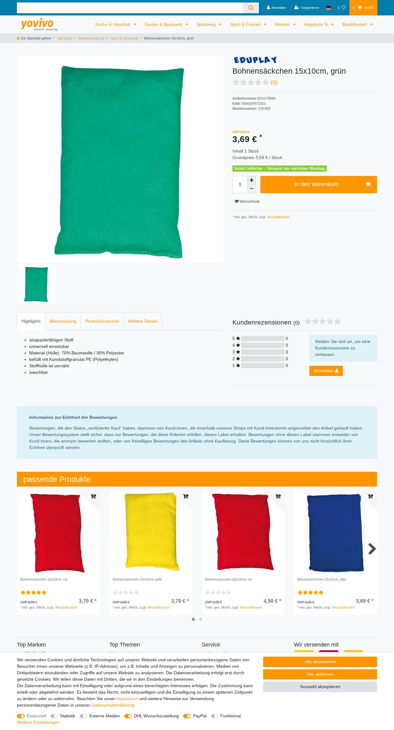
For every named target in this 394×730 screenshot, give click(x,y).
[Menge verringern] (251, 189)
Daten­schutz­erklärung (112, 705)
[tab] (31, 321)
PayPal (200, 715)
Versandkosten (277, 217)
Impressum (127, 698)
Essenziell (36, 715)
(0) (274, 82)
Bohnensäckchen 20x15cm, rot (228, 579)
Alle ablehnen (320, 674)
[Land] (328, 7)
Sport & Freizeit (246, 24)
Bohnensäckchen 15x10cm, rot (43, 579)
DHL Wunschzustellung (156, 715)
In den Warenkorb (316, 184)
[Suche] (251, 7)
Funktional (230, 715)
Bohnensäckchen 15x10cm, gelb (137, 579)
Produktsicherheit (102, 321)
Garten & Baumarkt (164, 24)
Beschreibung (63, 321)
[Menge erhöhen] (251, 180)
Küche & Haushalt (113, 24)
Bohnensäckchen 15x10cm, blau (321, 579)
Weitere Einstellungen (38, 722)
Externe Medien (104, 715)
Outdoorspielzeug (90, 38)
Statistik (67, 715)
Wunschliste (249, 201)
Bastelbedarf (355, 24)
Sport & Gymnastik (124, 38)
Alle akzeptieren (320, 661)
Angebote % (316, 24)
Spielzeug (207, 24)
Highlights (31, 321)
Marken (283, 24)
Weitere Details (143, 321)
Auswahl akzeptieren (320, 686)
